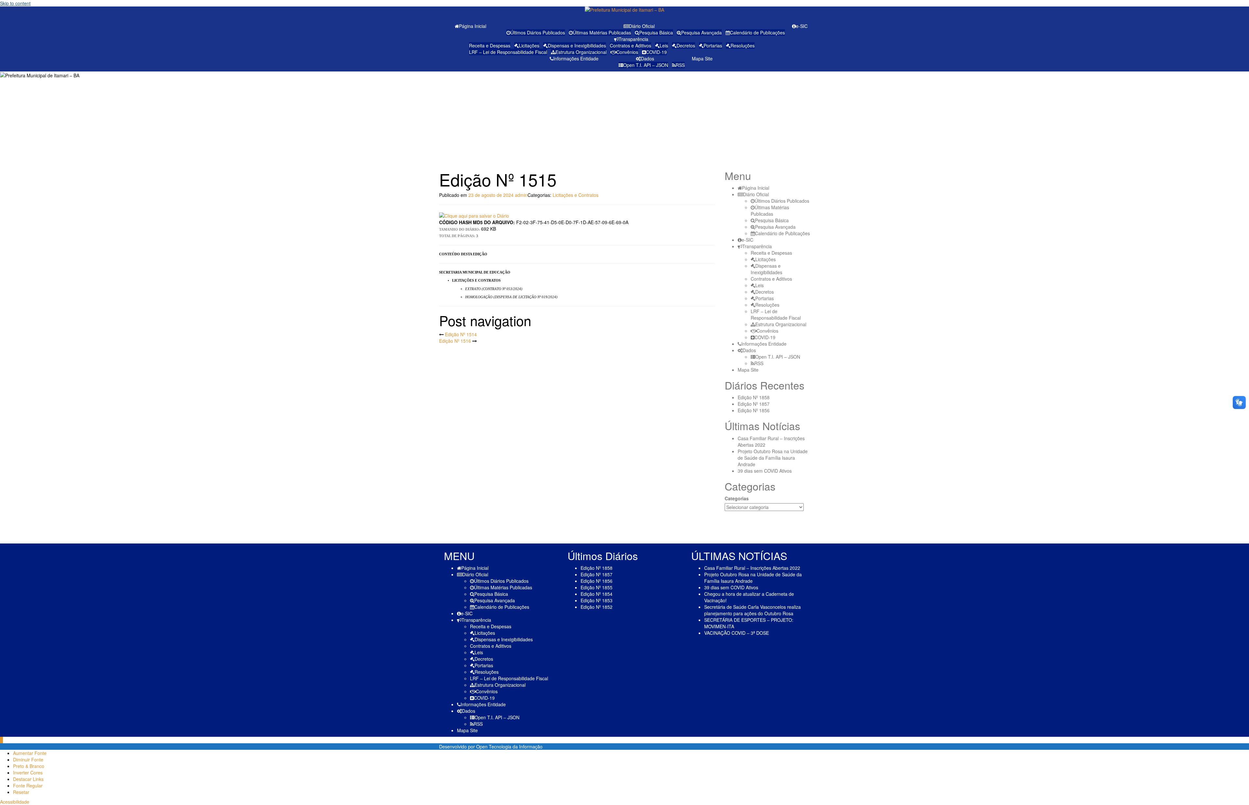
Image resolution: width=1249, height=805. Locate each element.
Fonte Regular (28, 785)
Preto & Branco (28, 766)
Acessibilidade (14, 802)
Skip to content (15, 3)
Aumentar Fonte (30, 753)
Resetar (21, 792)
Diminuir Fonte (28, 759)
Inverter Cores (28, 772)
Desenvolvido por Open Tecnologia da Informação (491, 746)
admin (521, 195)
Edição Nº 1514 (461, 334)
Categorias (737, 498)
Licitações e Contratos (575, 195)
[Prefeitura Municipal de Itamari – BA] (624, 11)
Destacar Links (28, 779)
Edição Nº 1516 (455, 341)
